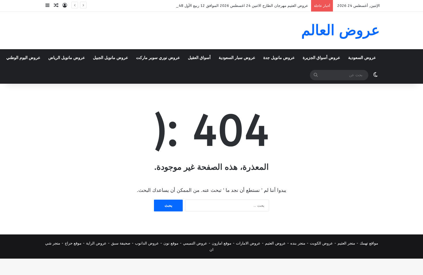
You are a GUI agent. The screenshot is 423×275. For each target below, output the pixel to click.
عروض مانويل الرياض (66, 57)
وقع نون (169, 243)
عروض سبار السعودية (237, 57)
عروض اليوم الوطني (23, 57)
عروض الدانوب (147, 243)
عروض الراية (96, 243)
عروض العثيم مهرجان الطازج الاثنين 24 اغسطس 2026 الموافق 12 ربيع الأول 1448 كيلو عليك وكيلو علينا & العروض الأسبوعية (208, 5)
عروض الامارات (248, 243)
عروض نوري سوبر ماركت (158, 57)
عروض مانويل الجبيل (110, 57)
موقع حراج (73, 243)
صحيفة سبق (120, 243)
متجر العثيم (346, 243)
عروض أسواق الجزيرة (321, 57)
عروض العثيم (275, 243)
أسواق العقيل (199, 57)
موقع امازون (221, 243)
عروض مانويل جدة (279, 57)
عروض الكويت (321, 243)
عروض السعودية (362, 57)
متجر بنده (297, 243)
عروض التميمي (195, 243)
